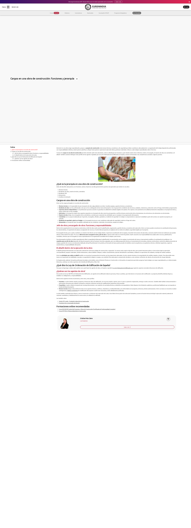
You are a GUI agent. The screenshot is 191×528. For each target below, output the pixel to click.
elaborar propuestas (72, 290)
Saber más (118, 1)
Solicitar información (175, 7)
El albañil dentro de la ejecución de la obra (24, 155)
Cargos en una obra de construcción (20, 151)
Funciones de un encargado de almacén (69, 303)
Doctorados (90, 13)
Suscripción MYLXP (104, 13)
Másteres (67, 13)
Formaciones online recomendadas (20, 160)
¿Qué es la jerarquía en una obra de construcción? (24, 149)
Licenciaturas (78, 13)
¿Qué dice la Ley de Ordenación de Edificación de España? (26, 156)
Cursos (54, 13)
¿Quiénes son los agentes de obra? (22, 158)
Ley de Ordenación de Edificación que (123, 268)
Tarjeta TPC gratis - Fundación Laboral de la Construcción (74, 301)
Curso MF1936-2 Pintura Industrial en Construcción (72, 311)
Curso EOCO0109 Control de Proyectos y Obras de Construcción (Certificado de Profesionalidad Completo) (87, 309)
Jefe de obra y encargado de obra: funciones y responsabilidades (30, 153)
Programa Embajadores (120, 13)
